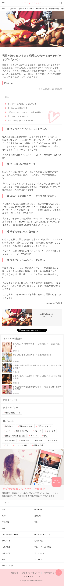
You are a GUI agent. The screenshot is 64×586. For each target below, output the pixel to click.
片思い (4, 509)
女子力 (7, 431)
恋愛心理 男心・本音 (12, 413)
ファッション (39, 553)
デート (36, 528)
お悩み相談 (38, 541)
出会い (4, 528)
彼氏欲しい (9, 426)
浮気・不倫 (6, 541)
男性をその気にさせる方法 (15, 436)
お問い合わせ (49, 573)
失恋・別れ (38, 509)
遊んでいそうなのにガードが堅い (21, 120)
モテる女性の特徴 (21, 445)
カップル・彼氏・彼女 (10, 534)
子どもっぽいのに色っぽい (18, 116)
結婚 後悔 (38, 440)
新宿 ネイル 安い (22, 431)
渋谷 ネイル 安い (25, 426)
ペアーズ (34, 436)
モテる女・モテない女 (42, 534)
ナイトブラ (51, 431)
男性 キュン (52, 440)
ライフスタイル (8, 566)
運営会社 (14, 573)
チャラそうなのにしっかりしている (22, 104)
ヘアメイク (6, 553)
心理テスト (6, 547)
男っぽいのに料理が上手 (17, 108)
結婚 (4, 516)
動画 (4, 559)
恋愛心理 (37, 516)
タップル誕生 (10, 440)
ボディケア (38, 559)
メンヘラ (37, 431)
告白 (36, 522)
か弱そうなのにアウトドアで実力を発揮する (25, 112)
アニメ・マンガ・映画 (42, 547)
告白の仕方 (25, 440)
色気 (45, 436)
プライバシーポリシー (31, 573)
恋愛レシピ (32, 3)
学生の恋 (5, 522)
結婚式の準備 (38, 445)
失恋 (6, 445)
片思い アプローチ (44, 426)
